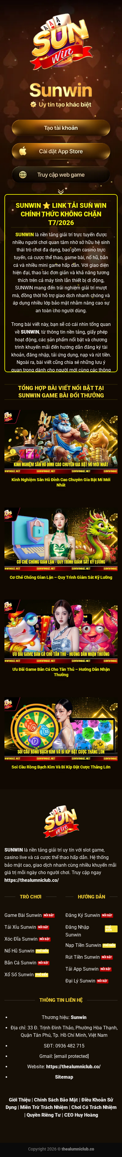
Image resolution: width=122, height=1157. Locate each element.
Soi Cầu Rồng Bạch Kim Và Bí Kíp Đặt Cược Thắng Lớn (61, 767)
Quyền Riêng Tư (44, 1115)
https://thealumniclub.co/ (73, 1066)
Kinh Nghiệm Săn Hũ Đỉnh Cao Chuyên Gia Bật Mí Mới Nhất (61, 482)
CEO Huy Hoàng (81, 1115)
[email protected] (71, 1056)
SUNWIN (24, 234)
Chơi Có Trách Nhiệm (94, 1107)
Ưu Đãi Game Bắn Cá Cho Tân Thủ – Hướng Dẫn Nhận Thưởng (61, 672)
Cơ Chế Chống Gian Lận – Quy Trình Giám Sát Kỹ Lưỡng (61, 577)
